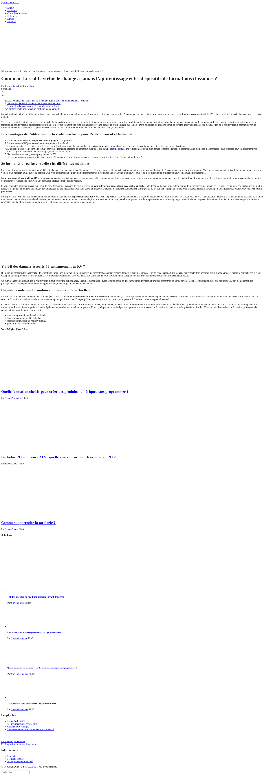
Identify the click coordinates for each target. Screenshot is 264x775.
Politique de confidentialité (20, 761)
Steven (8, 398)
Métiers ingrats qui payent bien (22, 724)
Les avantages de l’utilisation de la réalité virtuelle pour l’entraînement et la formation (48, 100)
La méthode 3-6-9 (16, 721)
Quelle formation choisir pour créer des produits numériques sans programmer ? (64, 392)
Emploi (10, 7)
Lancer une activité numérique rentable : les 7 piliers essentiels (34, 632)
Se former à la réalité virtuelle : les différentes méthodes (34, 103)
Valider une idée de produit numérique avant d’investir (35, 597)
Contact (11, 756)
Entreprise (12, 16)
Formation (12, 10)
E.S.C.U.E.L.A (28, 766)
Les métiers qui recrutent (13, 741)
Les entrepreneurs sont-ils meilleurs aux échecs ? (30, 729)
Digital (10, 18)
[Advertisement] (132, 46)
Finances (11, 21)
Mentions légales (15, 758)
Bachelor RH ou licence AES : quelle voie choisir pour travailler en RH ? (58, 457)
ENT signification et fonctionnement (18, 744)
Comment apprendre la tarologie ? (28, 523)
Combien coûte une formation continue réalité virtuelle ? (34, 109)
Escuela (9, 86)
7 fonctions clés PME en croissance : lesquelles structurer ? (32, 703)
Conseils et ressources (17, 13)
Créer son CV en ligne (18, 726)
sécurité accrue (117, 148)
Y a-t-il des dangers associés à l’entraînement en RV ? (33, 106)
